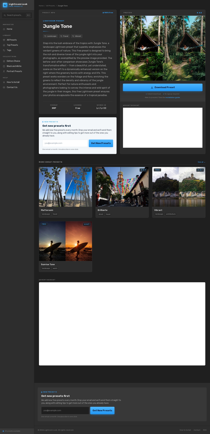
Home (41, 6)
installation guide (173, 97)
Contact (197, 430)
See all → (201, 162)
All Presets (50, 6)
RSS (205, 430)
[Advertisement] (162, 128)
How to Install (185, 430)
